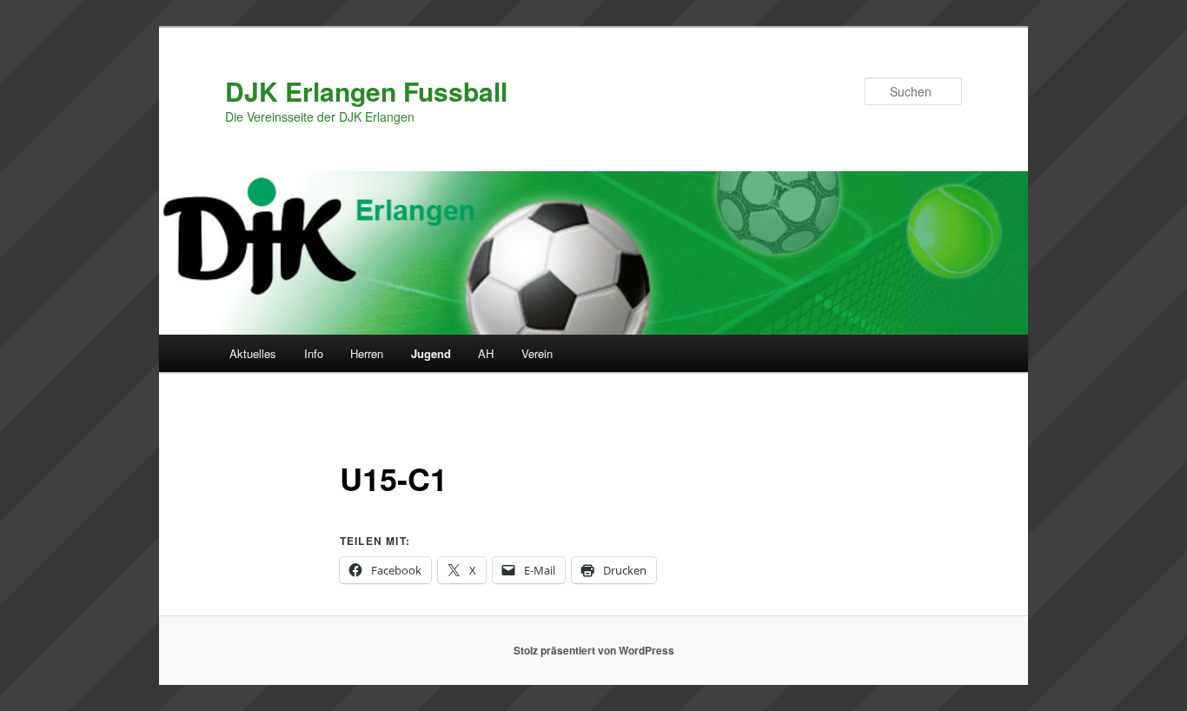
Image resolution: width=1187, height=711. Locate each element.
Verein (537, 353)
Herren (366, 353)
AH (486, 353)
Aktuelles (252, 353)
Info (313, 353)
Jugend (431, 353)
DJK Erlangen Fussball (366, 91)
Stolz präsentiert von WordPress (594, 650)
